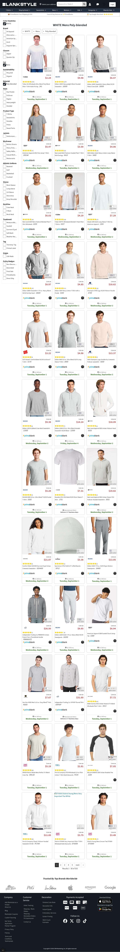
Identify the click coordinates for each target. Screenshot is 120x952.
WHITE (8, 23)
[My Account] (90, 4)
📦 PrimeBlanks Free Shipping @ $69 (20, 14)
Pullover (10, 95)
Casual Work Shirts (12, 155)
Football (10, 177)
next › (78, 865)
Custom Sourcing (10, 918)
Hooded (9, 106)
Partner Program (10, 926)
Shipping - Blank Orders (29, 910)
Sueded (9, 226)
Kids (78, 10)
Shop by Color (108, 10)
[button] (98, 4)
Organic (9, 76)
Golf (8, 170)
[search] (84, 4)
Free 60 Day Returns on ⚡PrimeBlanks (60, 14)
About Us (8, 907)
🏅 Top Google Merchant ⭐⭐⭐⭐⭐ (100, 14)
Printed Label (11, 248)
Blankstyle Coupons (11, 914)
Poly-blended (11, 84)
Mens (54, 10)
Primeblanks (11, 275)
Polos (9, 125)
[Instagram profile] (78, 922)
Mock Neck (10, 214)
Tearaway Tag (11, 245)
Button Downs (12, 144)
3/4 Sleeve (10, 192)
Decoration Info (47, 906)
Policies (7, 933)
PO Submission (29, 918)
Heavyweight (11, 102)
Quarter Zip (11, 57)
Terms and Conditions (8, 937)
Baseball (10, 166)
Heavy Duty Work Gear (12, 148)
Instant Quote (47, 909)
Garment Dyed (12, 229)
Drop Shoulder (12, 199)
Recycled (10, 73)
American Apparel (12, 38)
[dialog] (3, 950)
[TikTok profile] (85, 922)
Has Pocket (10, 92)
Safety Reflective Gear (12, 151)
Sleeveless (10, 196)
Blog (6, 910)
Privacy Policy (9, 929)
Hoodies (9, 121)
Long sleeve (11, 189)
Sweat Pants (11, 128)
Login (112, 4)
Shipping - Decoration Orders (30, 915)
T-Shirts (8, 10)
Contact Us (27, 922)
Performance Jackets (12, 136)
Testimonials (9, 941)
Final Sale (10, 271)
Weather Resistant (12, 237)
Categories (91, 10)
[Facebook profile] (65, 922)
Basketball (10, 173)
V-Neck (9, 211)
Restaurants (11, 158)
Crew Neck (10, 207)
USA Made (10, 256)
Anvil (8, 42)
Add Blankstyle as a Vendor (11, 903)
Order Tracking (28, 905)
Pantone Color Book (49, 902)
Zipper (9, 54)
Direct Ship (10, 278)
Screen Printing (47, 916)
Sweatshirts (40, 10)
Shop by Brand (23, 10)
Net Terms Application (8, 922)
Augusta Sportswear (12, 46)
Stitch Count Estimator (46, 921)
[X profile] (72, 922)
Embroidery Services (49, 913)
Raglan (9, 99)
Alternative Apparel (12, 35)
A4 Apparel (10, 31)
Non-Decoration (12, 264)
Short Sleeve (11, 185)
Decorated (10, 268)
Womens (66, 10)
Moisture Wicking (12, 222)
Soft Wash (10, 233)
